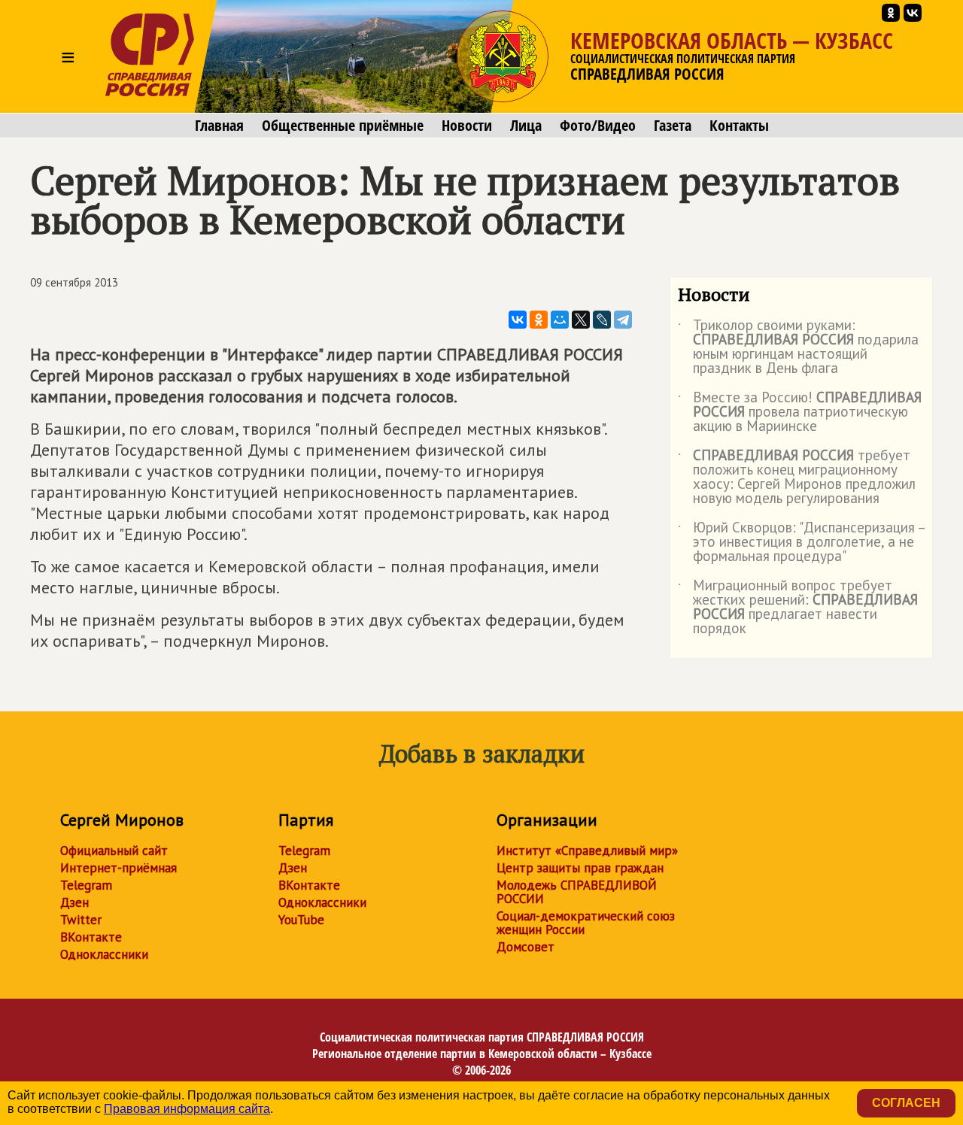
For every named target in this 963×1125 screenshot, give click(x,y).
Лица (526, 125)
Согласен (906, 1102)
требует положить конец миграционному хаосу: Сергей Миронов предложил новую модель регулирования (797, 477)
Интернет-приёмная (118, 868)
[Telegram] (623, 320)
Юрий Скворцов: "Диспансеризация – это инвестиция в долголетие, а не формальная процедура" (801, 542)
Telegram (86, 885)
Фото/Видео (598, 125)
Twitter (81, 919)
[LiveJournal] (602, 320)
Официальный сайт (114, 850)
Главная (219, 125)
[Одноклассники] (539, 320)
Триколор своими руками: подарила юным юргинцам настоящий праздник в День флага (798, 347)
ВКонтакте (91, 937)
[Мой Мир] (560, 320)
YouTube (301, 919)
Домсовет (525, 947)
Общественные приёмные (343, 125)
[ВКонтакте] (518, 320)
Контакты (739, 125)
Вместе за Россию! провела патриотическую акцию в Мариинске (800, 412)
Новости (467, 125)
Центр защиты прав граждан (580, 868)
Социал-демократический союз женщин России (586, 922)
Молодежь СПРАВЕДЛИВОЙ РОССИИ (577, 891)
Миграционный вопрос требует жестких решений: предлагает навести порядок (798, 607)
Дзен (74, 902)
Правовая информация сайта (187, 1108)
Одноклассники (104, 954)
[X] (581, 320)
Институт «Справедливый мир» (587, 850)
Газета (672, 125)
